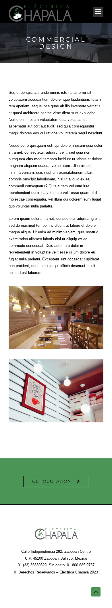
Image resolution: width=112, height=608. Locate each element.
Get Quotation (51, 481)
